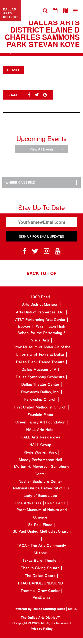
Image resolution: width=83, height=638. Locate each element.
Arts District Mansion (41, 304)
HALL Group (41, 444)
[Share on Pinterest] (45, 95)
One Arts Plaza (29, 503)
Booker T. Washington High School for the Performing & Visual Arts (41, 333)
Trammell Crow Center (41, 590)
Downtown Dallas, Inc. (41, 391)
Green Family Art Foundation (41, 422)
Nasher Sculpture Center (41, 481)
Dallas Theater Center (41, 384)
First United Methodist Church (41, 407)
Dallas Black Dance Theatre (41, 361)
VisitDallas (41, 597)
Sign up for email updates (41, 236)
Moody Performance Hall (41, 459)
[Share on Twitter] (37, 95)
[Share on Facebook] (29, 95)
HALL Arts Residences (41, 437)
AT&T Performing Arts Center (41, 319)
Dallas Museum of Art (40, 369)
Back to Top (41, 273)
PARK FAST (56, 503)
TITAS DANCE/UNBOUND (40, 583)
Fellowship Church (41, 399)
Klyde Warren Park (41, 452)
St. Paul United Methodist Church (42, 531)
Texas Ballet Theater (41, 560)
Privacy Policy (42, 629)
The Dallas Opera (41, 575)
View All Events (41, 149)
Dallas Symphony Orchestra (41, 376)
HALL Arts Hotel (41, 429)
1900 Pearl (40, 296)
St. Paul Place (41, 524)
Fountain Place (40, 414)
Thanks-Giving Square (41, 567)
